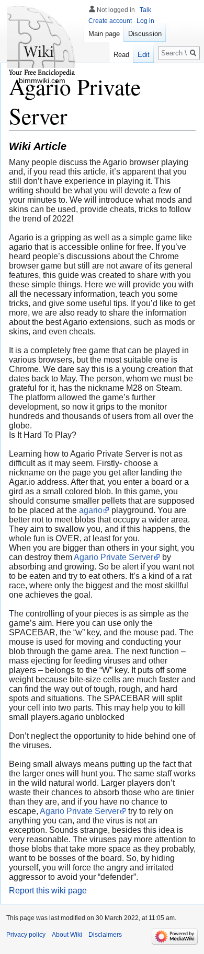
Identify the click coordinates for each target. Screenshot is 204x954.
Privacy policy (26, 934)
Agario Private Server (113, 557)
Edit (144, 55)
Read (121, 55)
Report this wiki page (48, 890)
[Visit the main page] (42, 42)
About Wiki (67, 934)
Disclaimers (105, 934)
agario (91, 510)
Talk (145, 10)
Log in (145, 21)
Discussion (145, 34)
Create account (110, 21)
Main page (104, 34)
